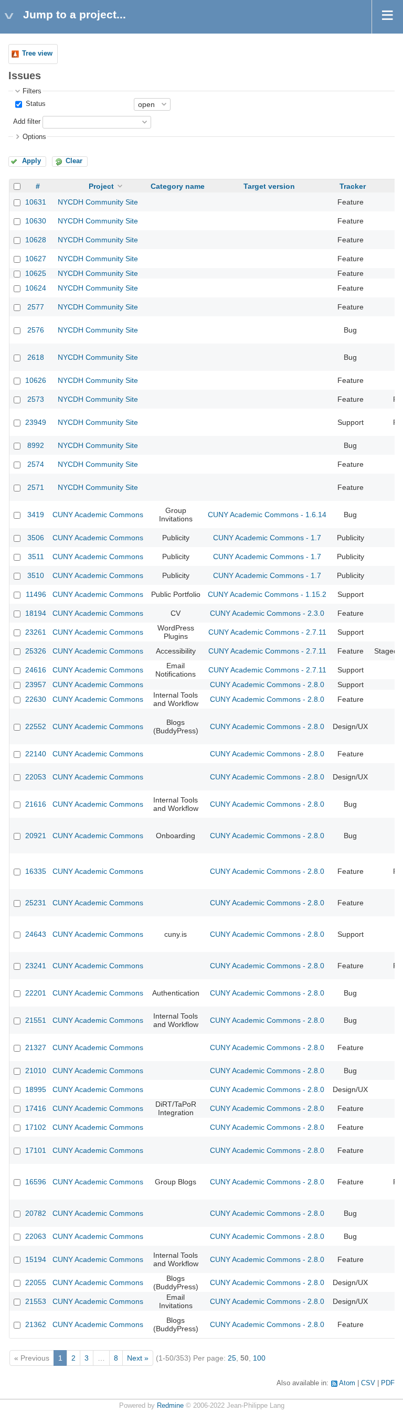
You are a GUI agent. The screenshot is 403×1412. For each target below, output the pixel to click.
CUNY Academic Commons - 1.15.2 (267, 594)
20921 (35, 835)
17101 (35, 1150)
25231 (35, 902)
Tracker (353, 186)
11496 (36, 594)
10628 (35, 240)
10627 (35, 258)
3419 (35, 514)
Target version (269, 186)
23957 (35, 684)
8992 (35, 445)
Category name (178, 186)
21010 (35, 1070)
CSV (368, 1383)
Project (101, 186)
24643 (35, 934)
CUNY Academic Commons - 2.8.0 (267, 684)
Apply (31, 161)
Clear (74, 161)
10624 (35, 288)
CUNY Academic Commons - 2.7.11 (267, 632)
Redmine (170, 1405)
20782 (35, 1213)
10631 (35, 202)
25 (232, 1358)
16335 (35, 871)
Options (34, 137)
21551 (35, 1020)
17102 (35, 1127)
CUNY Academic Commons (97, 514)
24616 (35, 670)
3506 (35, 537)
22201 (35, 993)
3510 (35, 575)
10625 (35, 273)
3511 (36, 556)
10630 (35, 221)
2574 (35, 464)
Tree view (37, 53)
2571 (35, 487)
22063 (35, 1236)
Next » (138, 1358)
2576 (35, 330)
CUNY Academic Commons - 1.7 (267, 537)
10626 (35, 380)
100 (259, 1358)
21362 (35, 1324)
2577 (35, 307)
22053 (35, 777)
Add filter (26, 121)
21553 (35, 1301)
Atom (347, 1383)
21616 (35, 804)
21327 (35, 1047)
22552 (35, 726)
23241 (35, 965)
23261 (35, 632)
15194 (35, 1259)
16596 (35, 1182)
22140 (35, 754)
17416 (35, 1108)
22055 (35, 1282)
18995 (35, 1089)
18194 (35, 613)
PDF (388, 1383)
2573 (35, 399)
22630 (35, 699)
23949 (35, 422)
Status (35, 104)
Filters (32, 91)
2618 (35, 357)
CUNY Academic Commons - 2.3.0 (267, 613)
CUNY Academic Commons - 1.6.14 (267, 514)
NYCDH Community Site (98, 202)
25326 (35, 651)
